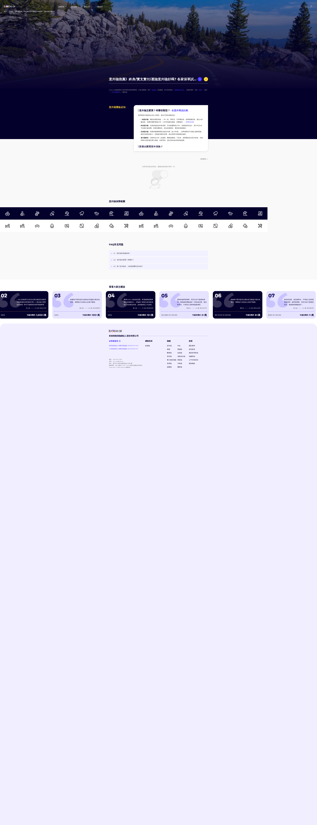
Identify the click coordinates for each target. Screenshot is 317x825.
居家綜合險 (181, 356)
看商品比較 (190, 122)
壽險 (168, 349)
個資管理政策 (193, 353)
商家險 (179, 360)
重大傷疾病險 (171, 360)
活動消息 (100, 7)
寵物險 (179, 349)
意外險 (169, 346)
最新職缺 (192, 363)
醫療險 (169, 353)
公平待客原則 (193, 360)
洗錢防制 (192, 356)
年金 (179, 346)
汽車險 (179, 363)
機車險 (179, 367)
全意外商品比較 (180, 110)
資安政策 (192, 349)
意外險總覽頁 (116, 92)
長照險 (169, 363)
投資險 (179, 353)
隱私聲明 (192, 346)
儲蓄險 (169, 367)
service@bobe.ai (118, 361)
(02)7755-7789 (117, 359)
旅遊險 (147, 346)
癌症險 (169, 356)
